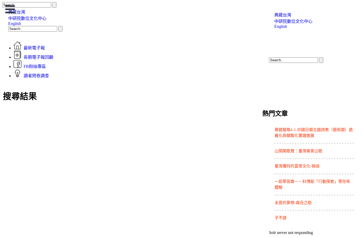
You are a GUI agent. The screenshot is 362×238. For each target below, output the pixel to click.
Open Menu (10, 9)
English (14, 23)
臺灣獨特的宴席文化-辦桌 (297, 166)
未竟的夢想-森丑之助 (293, 203)
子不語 (280, 218)
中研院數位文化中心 (27, 18)
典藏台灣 (282, 15)
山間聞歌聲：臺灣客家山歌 (298, 151)
